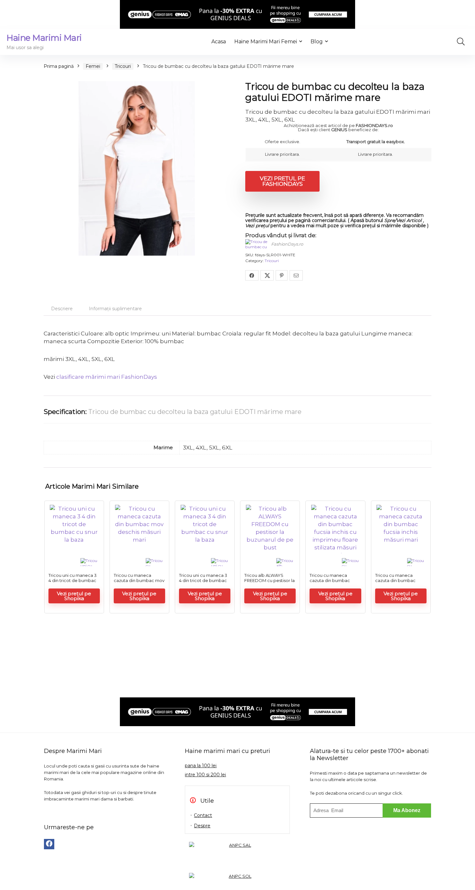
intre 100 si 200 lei (205, 775)
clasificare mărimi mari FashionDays (106, 377)
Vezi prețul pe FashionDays (282, 181)
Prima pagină (59, 66)
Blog (317, 41)
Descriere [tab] (62, 309)
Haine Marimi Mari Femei (265, 41)
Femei (93, 66)
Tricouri (123, 66)
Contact (203, 815)
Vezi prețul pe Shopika (74, 595)
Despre (202, 826)
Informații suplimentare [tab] (115, 309)
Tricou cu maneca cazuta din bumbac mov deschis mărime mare (139, 580)
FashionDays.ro (287, 244)
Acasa (218, 41)
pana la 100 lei (200, 765)
